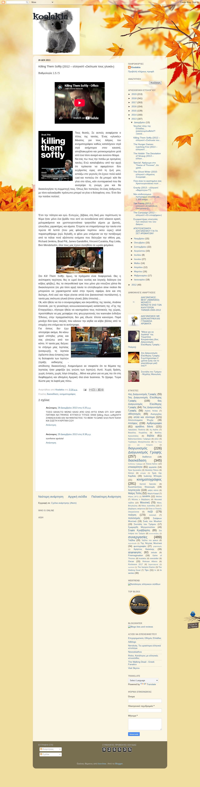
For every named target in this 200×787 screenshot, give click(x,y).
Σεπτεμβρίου (140, 247)
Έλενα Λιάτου (152, 464)
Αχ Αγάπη (154, 430)
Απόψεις (133, 423)
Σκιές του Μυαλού (152, 521)
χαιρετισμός (157, 546)
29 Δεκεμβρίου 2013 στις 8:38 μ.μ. (74, 434)
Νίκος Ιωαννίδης (148, 506)
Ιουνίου (138, 259)
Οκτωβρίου (140, 242)
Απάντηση (51, 425)
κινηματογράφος (68, 394)
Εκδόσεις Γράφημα (135, 464)
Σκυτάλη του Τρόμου (145, 524)
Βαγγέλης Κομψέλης (137, 433)
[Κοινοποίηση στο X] (96, 389)
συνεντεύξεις (154, 533)
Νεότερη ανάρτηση (50, 496)
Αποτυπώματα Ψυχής (140, 420)
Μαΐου (137, 263)
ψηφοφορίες (135, 552)
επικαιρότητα (135, 466)
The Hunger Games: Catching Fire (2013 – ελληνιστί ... (145, 146)
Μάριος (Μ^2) (133, 496)
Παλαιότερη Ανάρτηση (106, 496)
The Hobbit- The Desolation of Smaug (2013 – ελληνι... (147, 156)
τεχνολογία (132, 543)
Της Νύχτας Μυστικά (151, 543)
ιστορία (143, 473)
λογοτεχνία (134, 490)
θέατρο (131, 473)
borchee (102, 763)
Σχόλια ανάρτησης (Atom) (64, 503)
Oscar (131, 561)
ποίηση (132, 514)
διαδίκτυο (147, 457)
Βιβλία (150, 435)
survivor (131, 567)
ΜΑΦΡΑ (146, 496)
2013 (134, 119)
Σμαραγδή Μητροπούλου (141, 527)
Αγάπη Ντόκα (151, 411)
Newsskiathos (135, 652)
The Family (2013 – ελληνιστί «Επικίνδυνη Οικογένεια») (145, 206)
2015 (134, 111)
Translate (151, 684)
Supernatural (153, 564)
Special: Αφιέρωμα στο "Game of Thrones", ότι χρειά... (146, 165)
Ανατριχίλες (156, 414)
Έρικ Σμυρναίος (135, 470)
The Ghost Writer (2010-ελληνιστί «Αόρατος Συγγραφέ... (145, 174)
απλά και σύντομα (144, 417)
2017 (134, 102)
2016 (134, 106)
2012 (134, 285)
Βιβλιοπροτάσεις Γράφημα (139, 439)
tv (155, 570)
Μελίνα (159, 496)
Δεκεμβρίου (140, 122)
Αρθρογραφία (154, 423)
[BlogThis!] (93, 389)
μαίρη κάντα (153, 490)
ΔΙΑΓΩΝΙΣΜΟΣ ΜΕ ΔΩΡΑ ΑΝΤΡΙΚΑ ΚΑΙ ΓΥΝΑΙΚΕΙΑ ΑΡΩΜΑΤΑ (150, 320)
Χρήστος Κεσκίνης (144, 549)
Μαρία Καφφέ (153, 493)
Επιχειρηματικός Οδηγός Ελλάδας (144, 638)
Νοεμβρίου (139, 238)
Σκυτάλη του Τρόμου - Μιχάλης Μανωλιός (151, 373)
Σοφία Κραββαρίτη (139, 530)
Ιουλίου (138, 255)
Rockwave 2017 (135, 564)
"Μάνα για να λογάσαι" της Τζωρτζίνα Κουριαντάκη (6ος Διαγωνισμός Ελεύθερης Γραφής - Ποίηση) (144, 339)
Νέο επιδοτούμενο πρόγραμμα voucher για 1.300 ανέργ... (146, 196)
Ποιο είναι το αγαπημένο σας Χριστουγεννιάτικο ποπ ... (147, 182)
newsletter (154, 558)
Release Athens (150, 561)
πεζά (150, 511)
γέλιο (156, 439)
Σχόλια (45, 754)
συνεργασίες (138, 537)
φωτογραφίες (140, 546)
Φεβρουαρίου (141, 275)
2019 (134, 94)
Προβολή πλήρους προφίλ (141, 71)
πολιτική (152, 515)
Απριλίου (138, 267)
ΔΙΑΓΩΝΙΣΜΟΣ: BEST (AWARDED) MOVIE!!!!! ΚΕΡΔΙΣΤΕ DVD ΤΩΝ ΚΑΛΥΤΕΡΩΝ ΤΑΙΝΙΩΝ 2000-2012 (151, 303)
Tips (147, 570)
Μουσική (145, 502)
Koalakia (135, 67)
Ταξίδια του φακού (150, 540)
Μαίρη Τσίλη (135, 493)
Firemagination (135, 555)
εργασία (153, 467)
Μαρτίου (138, 271)
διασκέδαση (52, 394)
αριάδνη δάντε (144, 426)
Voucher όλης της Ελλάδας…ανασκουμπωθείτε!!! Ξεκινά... (144, 130)
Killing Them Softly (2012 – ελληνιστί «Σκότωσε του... (147, 139)
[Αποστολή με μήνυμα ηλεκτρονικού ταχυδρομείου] (90, 389)
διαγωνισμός (138, 448)
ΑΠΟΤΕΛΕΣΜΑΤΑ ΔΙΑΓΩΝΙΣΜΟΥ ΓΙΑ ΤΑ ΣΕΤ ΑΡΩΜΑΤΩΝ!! (145, 231)
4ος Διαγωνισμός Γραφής (142, 394)
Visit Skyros (134, 668)
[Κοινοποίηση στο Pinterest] (102, 389)
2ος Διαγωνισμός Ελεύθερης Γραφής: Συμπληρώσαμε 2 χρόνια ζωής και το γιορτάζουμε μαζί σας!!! (150, 359)
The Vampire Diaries (146, 567)
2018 (134, 98)
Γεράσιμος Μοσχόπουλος (139, 442)
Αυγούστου (140, 251)
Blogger (119, 763)
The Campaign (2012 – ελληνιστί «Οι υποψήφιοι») (147, 214)
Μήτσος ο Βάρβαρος (141, 499)
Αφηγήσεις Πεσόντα (136, 430)
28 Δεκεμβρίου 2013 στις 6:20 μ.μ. (74, 408)
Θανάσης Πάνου (152, 470)
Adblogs (132, 642)
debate (154, 552)
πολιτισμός (134, 518)
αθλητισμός (134, 413)
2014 (134, 115)
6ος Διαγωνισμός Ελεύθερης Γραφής (145, 404)
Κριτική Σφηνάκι (148, 484)
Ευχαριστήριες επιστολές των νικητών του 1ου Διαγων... (145, 221)
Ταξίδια (131, 540)
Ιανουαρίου (140, 279)
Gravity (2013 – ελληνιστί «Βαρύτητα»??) (145, 189)
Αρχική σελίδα (77, 496)
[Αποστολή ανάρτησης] (84, 390)
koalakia (50, 17)
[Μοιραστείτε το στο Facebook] (99, 389)
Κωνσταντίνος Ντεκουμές (141, 487)
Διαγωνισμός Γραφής (145, 452)
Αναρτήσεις (48, 749)
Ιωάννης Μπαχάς (153, 476)
